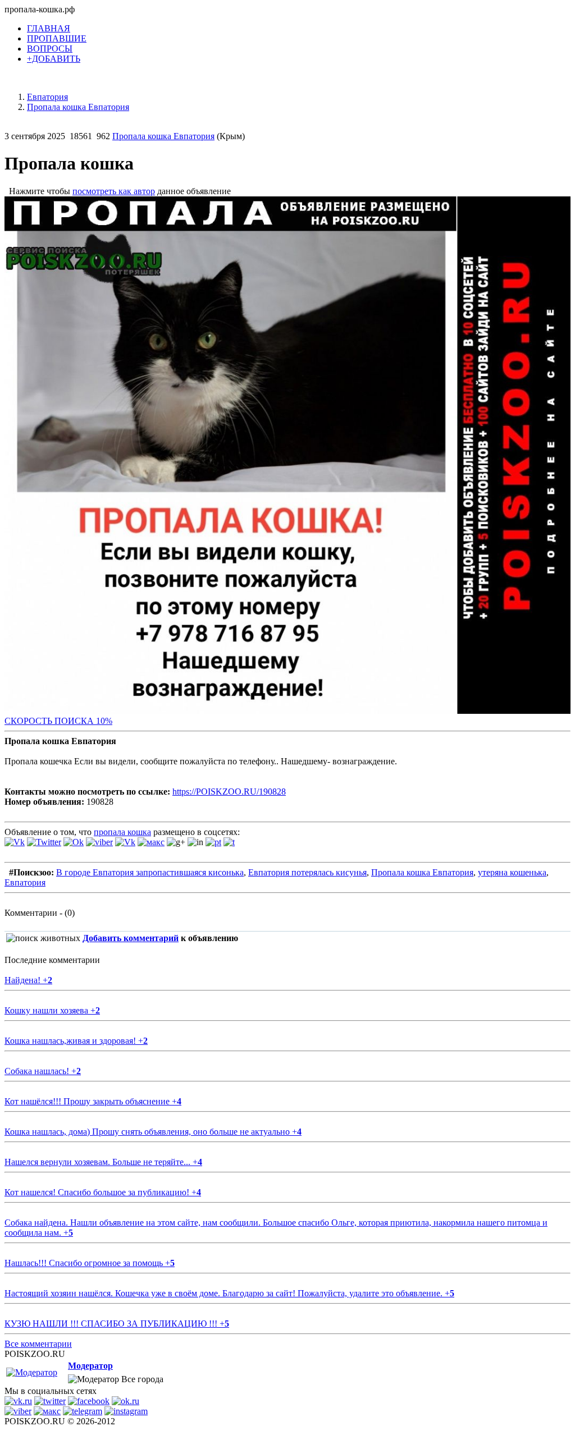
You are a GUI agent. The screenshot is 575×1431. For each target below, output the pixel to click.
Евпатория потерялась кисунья (307, 872)
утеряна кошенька (512, 872)
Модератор (90, 1365)
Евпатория (24, 882)
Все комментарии (38, 1344)
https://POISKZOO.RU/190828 (229, 791)
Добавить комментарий (131, 938)
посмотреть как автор (113, 191)
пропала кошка (122, 832)
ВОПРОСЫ (49, 48)
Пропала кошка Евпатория (163, 136)
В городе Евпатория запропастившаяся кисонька (150, 872)
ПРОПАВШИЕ (56, 38)
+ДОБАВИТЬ (53, 58)
